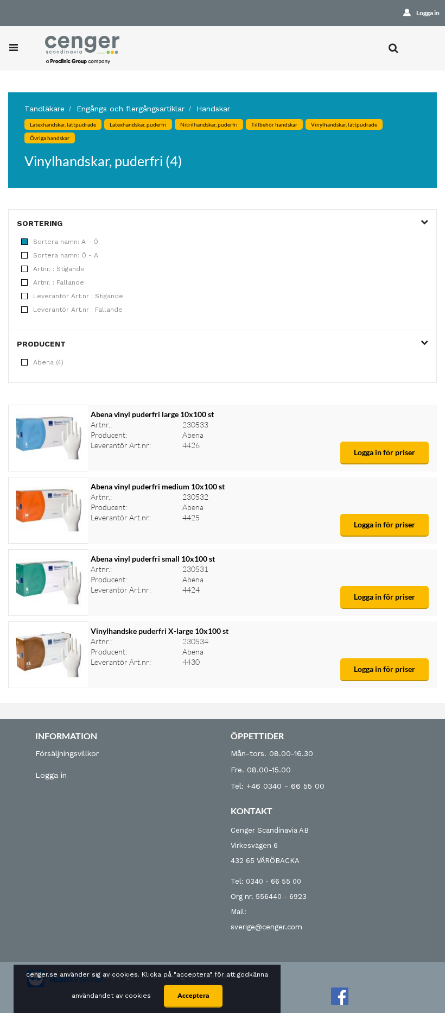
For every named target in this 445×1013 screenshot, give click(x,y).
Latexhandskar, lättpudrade (63, 124)
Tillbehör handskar (274, 124)
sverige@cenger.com (266, 927)
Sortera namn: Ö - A (65, 255)
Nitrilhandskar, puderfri (209, 124)
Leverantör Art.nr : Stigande (78, 296)
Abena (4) (48, 362)
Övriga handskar (49, 138)
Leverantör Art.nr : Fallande (78, 309)
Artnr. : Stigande (59, 269)
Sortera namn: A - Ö (65, 242)
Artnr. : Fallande (58, 282)
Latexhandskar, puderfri (138, 124)
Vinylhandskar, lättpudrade (344, 124)
